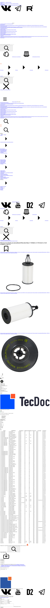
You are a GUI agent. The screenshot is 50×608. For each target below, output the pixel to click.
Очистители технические (30, 36)
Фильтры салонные (3, 109)
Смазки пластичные (8, 36)
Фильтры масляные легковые (12, 34)
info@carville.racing (2, 208)
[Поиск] (6, 48)
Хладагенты (20, 27)
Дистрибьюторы (2, 103)
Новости (7, 102)
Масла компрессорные (3, 27)
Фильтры (5, 134)
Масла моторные (2, 24)
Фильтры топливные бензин (4, 32)
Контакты (9, 103)
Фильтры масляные (3, 33)
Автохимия (1, 35)
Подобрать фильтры (7, 89)
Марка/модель (10, 601)
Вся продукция (2, 37)
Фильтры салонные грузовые (4, 29)
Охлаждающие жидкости (9, 27)
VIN (8, 600)
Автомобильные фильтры (3, 28)
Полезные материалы (3, 102)
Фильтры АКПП (2, 162)
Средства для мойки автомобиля (20, 117)
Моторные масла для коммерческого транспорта (28, 25)
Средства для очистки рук (27, 117)
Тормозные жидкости (16, 27)
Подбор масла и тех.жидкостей (16, 56)
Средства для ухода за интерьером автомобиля (6, 175)
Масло (2, 134)
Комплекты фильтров (3, 163)
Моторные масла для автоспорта (39, 25)
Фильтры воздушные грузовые (4, 31)
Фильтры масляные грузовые (4, 34)
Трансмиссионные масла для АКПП (5, 26)
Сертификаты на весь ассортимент (5, 566)
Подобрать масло (2, 89)
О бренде (15, 101)
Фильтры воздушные (3, 30)
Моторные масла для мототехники (5, 25)
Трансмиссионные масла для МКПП (15, 26)
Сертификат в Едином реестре (20, 564)
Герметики (8, 117)
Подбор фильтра (34, 56)
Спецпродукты (13, 36)
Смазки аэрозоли (2, 36)
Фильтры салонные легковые (12, 29)
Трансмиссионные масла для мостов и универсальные (27, 26)
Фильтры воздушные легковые (13, 31)
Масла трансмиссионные (3, 106)
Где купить (6, 103)
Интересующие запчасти (17, 606)
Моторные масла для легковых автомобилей (16, 25)
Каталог (13, 101)
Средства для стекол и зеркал (38, 36)
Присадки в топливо (13, 117)
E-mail (9, 602)
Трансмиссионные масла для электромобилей (41, 26)
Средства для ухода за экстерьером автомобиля (21, 36)
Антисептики (2, 173)
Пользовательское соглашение (4, 597)
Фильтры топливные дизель (12, 32)
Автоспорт (12, 103)
